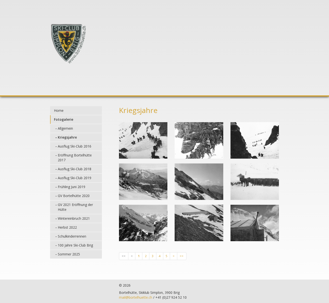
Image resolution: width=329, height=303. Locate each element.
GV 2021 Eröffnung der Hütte (75, 207)
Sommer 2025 (69, 254)
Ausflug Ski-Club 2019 (74, 178)
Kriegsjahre (67, 137)
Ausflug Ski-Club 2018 (74, 169)
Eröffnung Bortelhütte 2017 (75, 157)
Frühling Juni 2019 (71, 186)
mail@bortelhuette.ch (135, 297)
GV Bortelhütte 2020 (74, 195)
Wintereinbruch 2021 (74, 218)
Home (59, 110)
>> (182, 256)
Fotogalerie (63, 119)
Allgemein (65, 128)
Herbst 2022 (67, 227)
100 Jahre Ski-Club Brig (75, 245)
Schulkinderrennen (72, 236)
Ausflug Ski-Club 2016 (74, 146)
